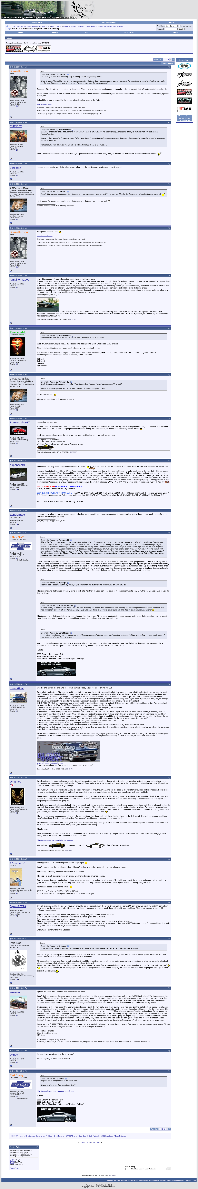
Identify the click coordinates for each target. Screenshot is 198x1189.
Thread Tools (167, 63)
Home (20, 32)
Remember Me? (186, 26)
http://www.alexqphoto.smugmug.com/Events (56, 1091)
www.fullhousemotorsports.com (50, 763)
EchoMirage (17, 514)
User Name (161, 26)
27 (17, 106)
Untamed (15, 781)
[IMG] (12, 1163)
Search (175, 32)
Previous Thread (85, 1142)
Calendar (171, 22)
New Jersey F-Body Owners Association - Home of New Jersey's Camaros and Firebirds (150, 1180)
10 (17, 524)
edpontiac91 (17, 464)
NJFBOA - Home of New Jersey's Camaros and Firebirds (29, 26)
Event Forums (56, 26)
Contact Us (111, 1180)
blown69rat (17, 688)
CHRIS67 (16, 126)
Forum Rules (14, 1168)
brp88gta (15, 167)
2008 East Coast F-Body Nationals (111, 26)
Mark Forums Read (109, 22)
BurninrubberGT (20, 422)
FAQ (86, 32)
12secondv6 (17, 863)
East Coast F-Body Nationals (87, 26)
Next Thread (96, 1142)
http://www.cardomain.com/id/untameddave (55, 840)
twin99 (14, 1054)
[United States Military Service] (12, 785)
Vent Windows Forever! (44, 104)
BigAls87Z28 (18, 906)
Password (160, 29)
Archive (188, 1180)
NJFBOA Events (69, 26)
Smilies (12, 1161)
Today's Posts (36, 22)
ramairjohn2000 (19, 279)
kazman (15, 992)
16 (17, 489)
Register (55, 32)
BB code (13, 1159)
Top (194, 1180)
